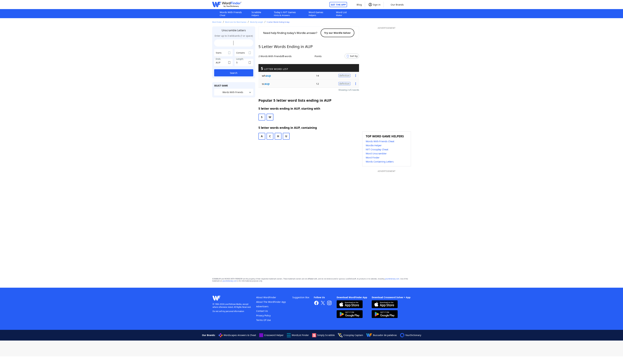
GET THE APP (338, 4)
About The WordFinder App (271, 301)
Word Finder (217, 22)
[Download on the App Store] (350, 304)
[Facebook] (316, 303)
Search (233, 72)
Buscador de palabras (385, 335)
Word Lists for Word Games (235, 22)
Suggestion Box (300, 297)
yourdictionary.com (392, 279)
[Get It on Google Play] (350, 314)
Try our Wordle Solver (337, 32)
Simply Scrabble (326, 335)
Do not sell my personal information (228, 311)
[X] (322, 303)
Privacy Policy (263, 315)
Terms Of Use (263, 320)
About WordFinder (266, 297)
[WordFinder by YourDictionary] (226, 4)
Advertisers (262, 306)
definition (344, 75)
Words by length (256, 22)
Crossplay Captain (353, 335)
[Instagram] (329, 303)
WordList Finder (300, 335)
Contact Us (262, 310)
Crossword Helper (274, 335)
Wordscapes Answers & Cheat (240, 335)
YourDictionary (413, 335)
